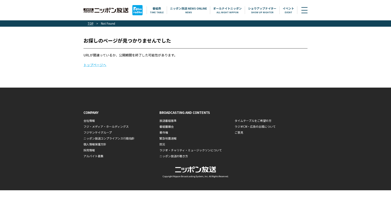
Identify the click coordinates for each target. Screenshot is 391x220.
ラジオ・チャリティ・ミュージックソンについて (190, 150)
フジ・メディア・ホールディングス (106, 126)
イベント (288, 10)
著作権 (163, 132)
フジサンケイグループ (97, 132)
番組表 (157, 10)
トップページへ (94, 64)
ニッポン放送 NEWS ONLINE (188, 10)
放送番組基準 (168, 121)
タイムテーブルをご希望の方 (253, 121)
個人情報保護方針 (94, 144)
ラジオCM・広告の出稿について (255, 126)
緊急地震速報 (168, 138)
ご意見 (239, 132)
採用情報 (89, 150)
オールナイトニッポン (227, 10)
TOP (90, 23)
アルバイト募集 (93, 156)
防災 (162, 144)
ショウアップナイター (262, 10)
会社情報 (89, 121)
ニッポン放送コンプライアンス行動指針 (109, 138)
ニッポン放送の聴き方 (173, 156)
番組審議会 (166, 126)
